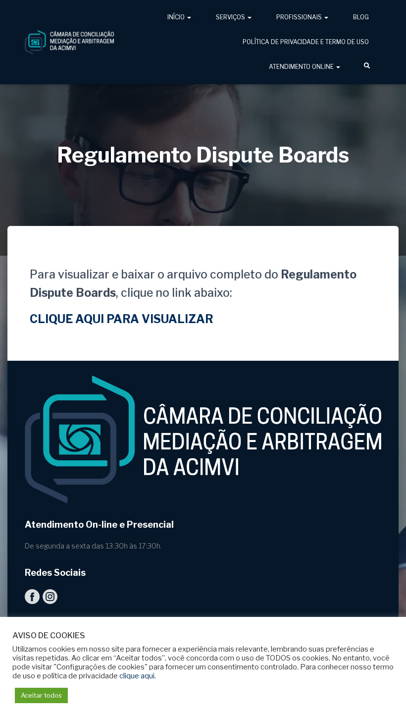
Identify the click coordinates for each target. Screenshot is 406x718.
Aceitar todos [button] (41, 695)
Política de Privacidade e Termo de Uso (306, 42)
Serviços (231, 17)
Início (176, 17)
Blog (361, 17)
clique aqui (136, 675)
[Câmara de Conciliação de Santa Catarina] (69, 42)
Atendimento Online (302, 66)
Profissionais (299, 17)
